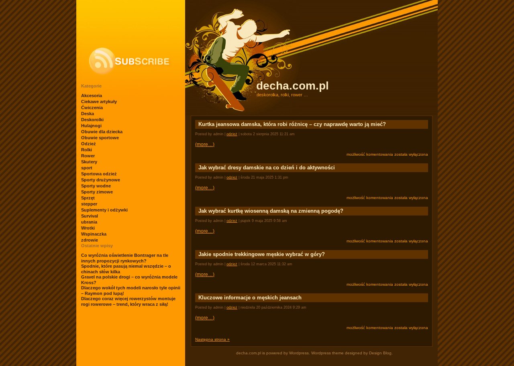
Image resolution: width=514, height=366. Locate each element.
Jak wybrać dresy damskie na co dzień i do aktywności (266, 168)
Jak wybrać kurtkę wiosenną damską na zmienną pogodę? (270, 211)
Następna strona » (212, 339)
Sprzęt (88, 197)
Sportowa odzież (99, 173)
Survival (89, 216)
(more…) (204, 144)
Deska (87, 113)
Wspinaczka (93, 234)
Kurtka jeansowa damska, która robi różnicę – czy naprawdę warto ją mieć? (292, 124)
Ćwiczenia (92, 107)
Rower (88, 155)
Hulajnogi (91, 125)
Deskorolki (92, 119)
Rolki (86, 149)
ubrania (89, 222)
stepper (89, 203)
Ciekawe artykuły (99, 101)
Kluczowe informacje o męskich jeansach (250, 298)
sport (86, 167)
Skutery (89, 161)
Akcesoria (91, 95)
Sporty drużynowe (100, 179)
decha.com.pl (292, 85)
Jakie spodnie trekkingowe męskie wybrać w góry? (261, 254)
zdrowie (89, 240)
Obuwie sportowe (100, 137)
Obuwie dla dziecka (101, 131)
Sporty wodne (96, 185)
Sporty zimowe (97, 191)
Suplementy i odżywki (104, 209)
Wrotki (88, 228)
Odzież (88, 143)
